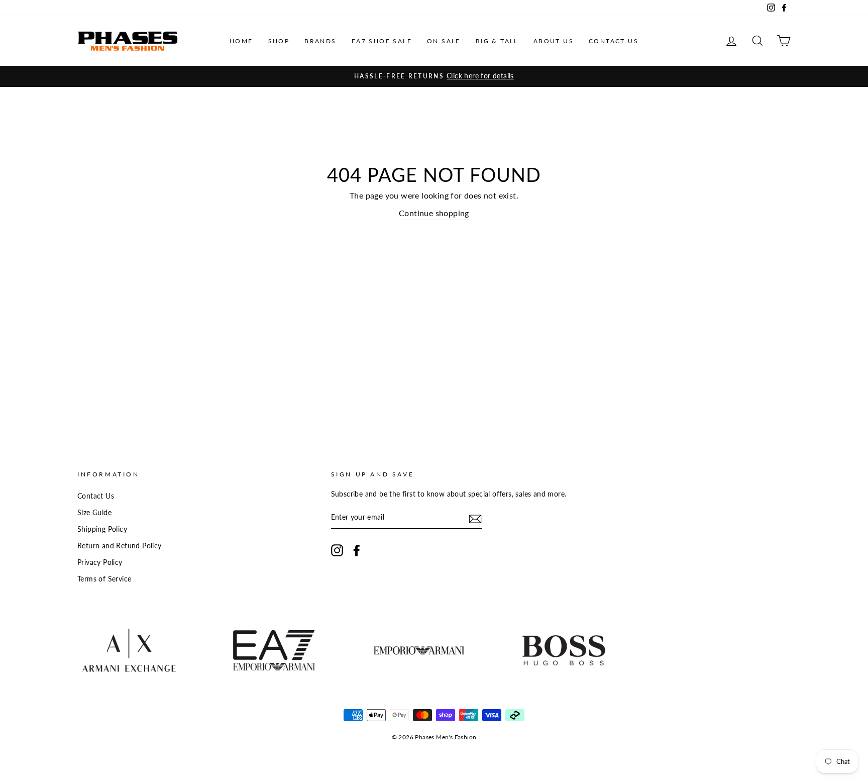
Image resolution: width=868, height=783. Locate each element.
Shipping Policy (102, 529)
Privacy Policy (100, 562)
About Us (553, 41)
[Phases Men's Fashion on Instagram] (337, 550)
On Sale (444, 41)
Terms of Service (104, 579)
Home (241, 41)
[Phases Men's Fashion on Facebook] (357, 550)
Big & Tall (497, 41)
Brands (320, 41)
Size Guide (94, 513)
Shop (279, 41)
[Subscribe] (475, 518)
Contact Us (613, 41)
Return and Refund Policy (119, 546)
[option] (434, 76)
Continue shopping (434, 213)
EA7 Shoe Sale (382, 41)
